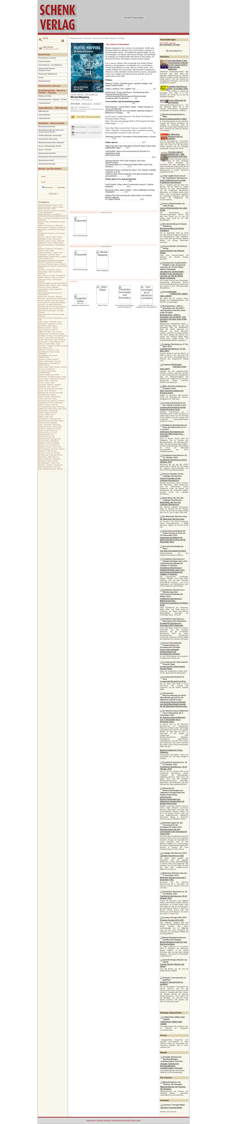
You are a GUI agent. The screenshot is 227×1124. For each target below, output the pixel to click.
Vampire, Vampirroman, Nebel (50, 429)
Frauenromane (44, 61)
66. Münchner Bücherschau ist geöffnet (175, 136)
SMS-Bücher (44, 111)
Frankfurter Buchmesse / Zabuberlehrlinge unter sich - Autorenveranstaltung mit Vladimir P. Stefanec (172, 571)
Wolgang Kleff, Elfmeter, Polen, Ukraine (54, 285)
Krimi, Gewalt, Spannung (48, 431)
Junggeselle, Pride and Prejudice (51, 308)
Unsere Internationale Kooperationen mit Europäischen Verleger (170, 652)
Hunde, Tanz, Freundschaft (49, 445)
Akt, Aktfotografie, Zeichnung (50, 467)
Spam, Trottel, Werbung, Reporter (52, 338)
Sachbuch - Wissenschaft (51, 123)
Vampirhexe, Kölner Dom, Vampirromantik (48, 356)
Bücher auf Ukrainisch (49, 169)
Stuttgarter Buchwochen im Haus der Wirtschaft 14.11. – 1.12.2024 (172, 434)
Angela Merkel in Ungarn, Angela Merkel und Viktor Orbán (50, 207)
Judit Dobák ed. (91, 95)
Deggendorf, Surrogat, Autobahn (51, 393)
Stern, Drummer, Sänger (48, 399)
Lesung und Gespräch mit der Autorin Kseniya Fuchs (173, 408)
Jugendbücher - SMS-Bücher (53, 108)
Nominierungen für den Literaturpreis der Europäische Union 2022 (173, 831)
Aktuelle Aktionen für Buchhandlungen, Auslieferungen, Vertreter (171, 1066)
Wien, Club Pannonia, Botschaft (51, 225)
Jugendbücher (44, 118)
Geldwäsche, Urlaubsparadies (50, 419)
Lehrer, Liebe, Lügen (47, 383)
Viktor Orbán (102, 305)
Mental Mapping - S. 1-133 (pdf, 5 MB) (85, 128)
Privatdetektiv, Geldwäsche (49, 441)
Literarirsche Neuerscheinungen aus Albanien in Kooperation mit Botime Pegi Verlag (172, 800)
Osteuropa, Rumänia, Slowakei (51, 296)
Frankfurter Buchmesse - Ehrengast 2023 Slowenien (171, 624)
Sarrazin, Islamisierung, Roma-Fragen (53, 298)
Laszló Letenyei (77, 95)
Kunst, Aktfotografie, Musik (50, 146)
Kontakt (107, 1121)
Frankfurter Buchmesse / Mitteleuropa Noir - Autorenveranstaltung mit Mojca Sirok (174, 602)
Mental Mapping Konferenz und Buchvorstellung (173, 943)
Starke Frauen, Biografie (48, 423)
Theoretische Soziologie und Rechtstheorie (124, 306)
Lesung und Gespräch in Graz (173, 681)
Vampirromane (44, 81)
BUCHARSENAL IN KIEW (170, 45)
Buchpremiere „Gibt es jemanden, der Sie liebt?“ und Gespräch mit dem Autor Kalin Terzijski (173, 318)
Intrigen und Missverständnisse (51, 304)
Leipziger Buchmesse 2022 (172, 856)
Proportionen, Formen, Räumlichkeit (52, 275)
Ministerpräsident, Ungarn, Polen (51, 205)
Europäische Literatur (47, 58)
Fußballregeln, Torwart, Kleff (50, 463)
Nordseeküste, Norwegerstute (50, 439)
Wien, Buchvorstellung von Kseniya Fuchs (171, 392)
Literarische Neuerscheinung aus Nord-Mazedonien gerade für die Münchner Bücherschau (173, 704)
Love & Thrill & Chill (46, 415)
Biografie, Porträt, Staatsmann (50, 239)
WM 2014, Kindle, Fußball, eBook (52, 243)
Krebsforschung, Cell (47, 437)
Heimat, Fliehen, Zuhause (49, 328)
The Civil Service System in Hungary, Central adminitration (52, 211)
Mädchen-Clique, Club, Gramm (50, 332)
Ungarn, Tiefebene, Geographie (51, 465)
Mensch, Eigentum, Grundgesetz (51, 248)
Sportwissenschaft (46, 160)
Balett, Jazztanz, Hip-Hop (49, 405)
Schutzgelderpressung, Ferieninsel (52, 407)
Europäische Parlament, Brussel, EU (53, 227)
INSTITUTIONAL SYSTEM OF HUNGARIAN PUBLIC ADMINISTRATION (52, 215)
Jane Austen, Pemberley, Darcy (51, 322)
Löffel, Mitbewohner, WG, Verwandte (53, 340)
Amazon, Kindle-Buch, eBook (50, 270)
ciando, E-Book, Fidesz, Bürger (51, 237)
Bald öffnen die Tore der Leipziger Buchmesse (170, 503)
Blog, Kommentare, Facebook (50, 361)
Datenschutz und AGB (121, 1121)
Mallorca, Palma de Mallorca (50, 443)
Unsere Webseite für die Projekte (177, 101)
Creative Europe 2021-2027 (172, 920)
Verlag (100, 1121)
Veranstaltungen (168, 39)
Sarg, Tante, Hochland (48, 391)
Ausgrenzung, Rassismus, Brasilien (52, 401)
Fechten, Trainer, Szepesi (49, 461)
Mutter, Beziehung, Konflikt (49, 374)
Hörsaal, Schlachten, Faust (49, 350)
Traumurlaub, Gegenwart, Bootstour (52, 379)
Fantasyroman (44, 103)
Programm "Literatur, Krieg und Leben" (173, 366)
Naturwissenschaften (47, 153)
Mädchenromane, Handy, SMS (50, 427)
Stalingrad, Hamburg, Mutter (50, 254)
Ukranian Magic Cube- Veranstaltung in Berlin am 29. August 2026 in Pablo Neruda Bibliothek (178, 65)
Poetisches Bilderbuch (48, 74)
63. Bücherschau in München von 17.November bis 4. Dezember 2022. (172, 719)
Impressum (91, 1121)
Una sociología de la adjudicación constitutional (146, 306)
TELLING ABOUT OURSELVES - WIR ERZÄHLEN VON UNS (177, 154)
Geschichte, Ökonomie (48, 139)
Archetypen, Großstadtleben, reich (52, 342)
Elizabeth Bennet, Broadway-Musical (53, 306)
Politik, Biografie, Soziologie (50, 135)
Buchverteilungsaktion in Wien (173, 119)
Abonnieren (49, 187)
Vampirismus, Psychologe (49, 411)
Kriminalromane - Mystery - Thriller (53, 99)
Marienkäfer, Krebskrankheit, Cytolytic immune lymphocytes (52, 257)
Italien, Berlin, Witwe (47, 250)
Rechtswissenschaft (47, 126)
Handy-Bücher (44, 115)
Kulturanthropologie (47, 164)
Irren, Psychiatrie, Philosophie (50, 425)
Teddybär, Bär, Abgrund (48, 395)
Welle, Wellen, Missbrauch (49, 381)
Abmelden (61, 187)
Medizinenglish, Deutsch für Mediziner (53, 283)
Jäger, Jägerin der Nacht (48, 413)
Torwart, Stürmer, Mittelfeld (49, 287)
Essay (41, 77)
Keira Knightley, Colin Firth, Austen (52, 300)
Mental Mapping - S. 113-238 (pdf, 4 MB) (86, 134)
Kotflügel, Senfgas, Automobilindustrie (53, 336)
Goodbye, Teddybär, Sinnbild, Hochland (54, 346)
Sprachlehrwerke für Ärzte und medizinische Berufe (51, 131)
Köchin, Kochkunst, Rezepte (50, 453)
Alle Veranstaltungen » (174, 51)
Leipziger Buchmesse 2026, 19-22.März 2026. (178, 87)
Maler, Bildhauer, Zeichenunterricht (52, 277)
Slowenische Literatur (49, 86)
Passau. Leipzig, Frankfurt (49, 359)
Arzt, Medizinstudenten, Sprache (51, 469)
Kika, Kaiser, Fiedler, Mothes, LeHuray (53, 367)
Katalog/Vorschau (75, 38)
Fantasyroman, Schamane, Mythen (52, 449)
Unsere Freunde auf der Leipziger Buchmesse (170, 479)
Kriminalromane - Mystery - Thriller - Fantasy (52, 91)
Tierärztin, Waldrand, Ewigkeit (50, 385)
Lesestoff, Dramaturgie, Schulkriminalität (47, 371)
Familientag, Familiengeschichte (51, 455)
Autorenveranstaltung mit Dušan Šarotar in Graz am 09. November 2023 (173, 540)
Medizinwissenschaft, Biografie (51, 142)
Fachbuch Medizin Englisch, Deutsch (53, 264)
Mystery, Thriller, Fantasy (48, 451)
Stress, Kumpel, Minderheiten (50, 397)
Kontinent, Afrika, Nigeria (48, 326)
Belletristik (44, 55)
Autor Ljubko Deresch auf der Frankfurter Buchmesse (173, 181)
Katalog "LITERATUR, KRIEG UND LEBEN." (174, 294)
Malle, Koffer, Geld (46, 417)
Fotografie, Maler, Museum (49, 457)
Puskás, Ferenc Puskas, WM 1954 (52, 241)
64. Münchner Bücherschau (172, 519)
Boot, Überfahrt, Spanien (49, 330)
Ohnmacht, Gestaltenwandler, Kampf (53, 376)
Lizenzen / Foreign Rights (171, 1108)
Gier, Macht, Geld (46, 348)
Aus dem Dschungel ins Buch (173, 551)
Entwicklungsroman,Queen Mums (51, 421)
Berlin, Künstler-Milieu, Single (50, 344)
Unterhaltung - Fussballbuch (50, 65)
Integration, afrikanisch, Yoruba (51, 324)
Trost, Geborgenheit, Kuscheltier (51, 389)
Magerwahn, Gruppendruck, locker (52, 334)
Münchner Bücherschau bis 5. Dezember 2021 (173, 879)
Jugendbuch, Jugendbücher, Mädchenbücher (49, 364)
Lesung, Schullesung (47, 369)
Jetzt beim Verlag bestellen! (88, 117)
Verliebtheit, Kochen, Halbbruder (51, 403)
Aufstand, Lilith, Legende (49, 387)
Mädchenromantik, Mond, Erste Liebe (53, 409)
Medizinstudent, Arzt (47, 435)
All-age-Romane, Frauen (48, 433)
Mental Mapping (80, 97)
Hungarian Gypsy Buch (80, 305)
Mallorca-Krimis (45, 96)
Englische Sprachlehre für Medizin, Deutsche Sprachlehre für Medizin (51, 261)
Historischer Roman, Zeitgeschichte (47, 69)
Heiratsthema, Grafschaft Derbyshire (52, 302)
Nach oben (136, 1121)
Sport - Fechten (45, 150)
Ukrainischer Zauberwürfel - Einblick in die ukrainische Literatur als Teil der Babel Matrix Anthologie (172, 275)
